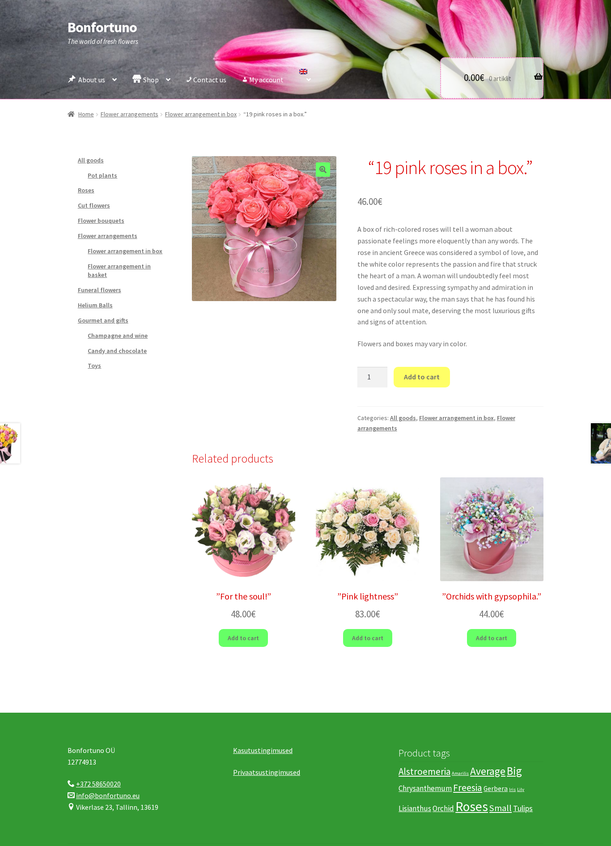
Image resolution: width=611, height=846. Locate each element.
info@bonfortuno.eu (108, 795)
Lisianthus (415, 808)
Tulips (523, 808)
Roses (86, 190)
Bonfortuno (102, 27)
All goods (403, 418)
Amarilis (460, 773)
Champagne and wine (118, 336)
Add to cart (422, 376)
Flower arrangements (129, 114)
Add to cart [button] (243, 638)
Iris (512, 789)
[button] (323, 169)
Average (487, 771)
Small (500, 808)
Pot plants (102, 175)
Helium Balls (95, 305)
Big (514, 771)
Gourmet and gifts (103, 320)
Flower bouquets (101, 221)
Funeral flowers (99, 290)
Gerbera (496, 788)
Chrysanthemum (425, 788)
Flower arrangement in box (201, 114)
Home (86, 114)
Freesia (467, 788)
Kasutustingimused (263, 750)
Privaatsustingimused (266, 772)
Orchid (443, 808)
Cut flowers (94, 205)
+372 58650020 (98, 783)
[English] (305, 77)
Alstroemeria (424, 771)
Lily (520, 789)
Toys (94, 365)
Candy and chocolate (117, 351)
